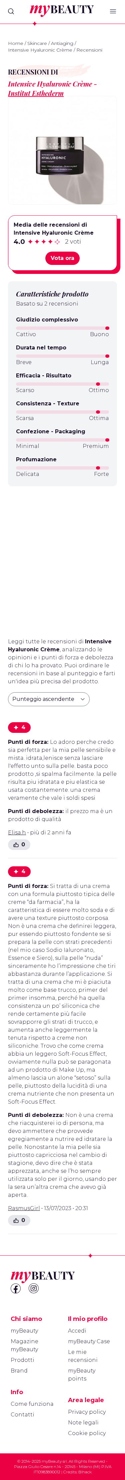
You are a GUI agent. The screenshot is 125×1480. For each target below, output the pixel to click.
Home (15, 43)
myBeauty (24, 1331)
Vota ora (62, 258)
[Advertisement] (62, 559)
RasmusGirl (24, 1208)
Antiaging (62, 43)
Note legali (83, 1422)
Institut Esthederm (36, 93)
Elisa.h (17, 832)
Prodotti (22, 1360)
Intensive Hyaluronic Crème (40, 50)
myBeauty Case (89, 1341)
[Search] (11, 11)
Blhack (85, 1471)
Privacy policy (87, 1412)
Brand (19, 1371)
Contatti (22, 1414)
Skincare (37, 43)
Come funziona (32, 1404)
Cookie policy (87, 1433)
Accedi (77, 1331)
